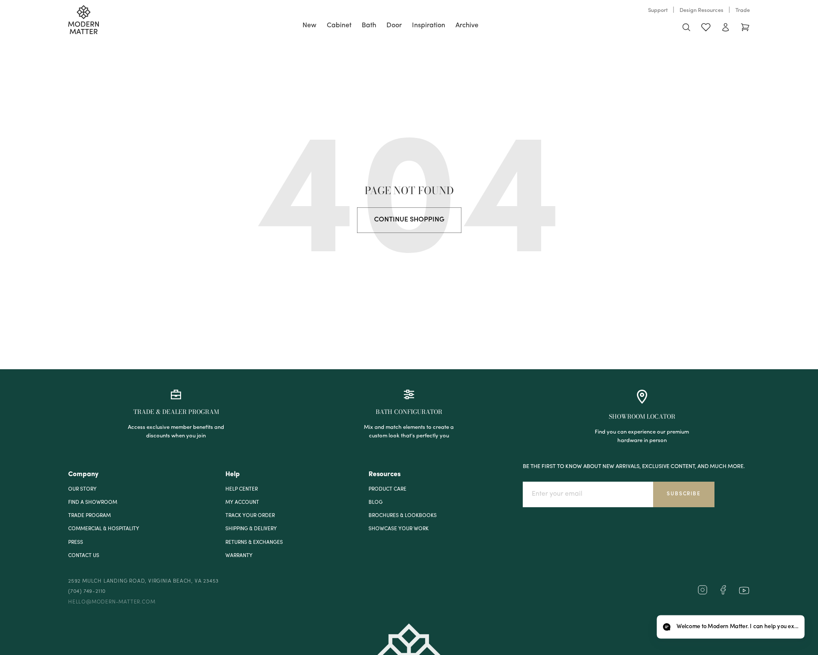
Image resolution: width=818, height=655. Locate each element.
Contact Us (83, 555)
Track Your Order (250, 515)
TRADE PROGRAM (89, 515)
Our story (82, 489)
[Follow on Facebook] (723, 593)
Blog (376, 502)
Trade (742, 10)
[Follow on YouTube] (744, 590)
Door (394, 25)
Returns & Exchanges (254, 542)
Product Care (387, 489)
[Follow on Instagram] (702, 593)
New (309, 25)
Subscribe (683, 494)
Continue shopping (409, 219)
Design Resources (701, 10)
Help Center (241, 489)
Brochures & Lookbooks (403, 515)
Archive (466, 25)
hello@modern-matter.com (111, 602)
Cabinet (339, 25)
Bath (369, 25)
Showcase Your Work (399, 528)
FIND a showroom (92, 502)
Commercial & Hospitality (103, 528)
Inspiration (428, 25)
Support (658, 10)
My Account (242, 502)
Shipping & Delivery (251, 528)
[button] (730, 627)
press (75, 542)
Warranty (239, 555)
